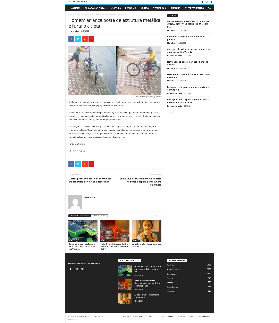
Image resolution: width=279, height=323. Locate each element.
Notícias (75, 8)
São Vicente (172, 274)
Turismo (175, 8)
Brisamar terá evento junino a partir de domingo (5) (188, 88)
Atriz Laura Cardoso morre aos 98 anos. (146, 245)
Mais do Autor (99, 216)
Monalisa (75, 31)
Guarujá (170, 291)
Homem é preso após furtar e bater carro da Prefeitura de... (147, 269)
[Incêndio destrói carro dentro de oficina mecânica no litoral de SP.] (114, 231)
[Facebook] (202, 2)
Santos (170, 278)
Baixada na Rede (174, 55)
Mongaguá (78, 14)
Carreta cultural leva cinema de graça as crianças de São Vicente (188, 50)
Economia (130, 8)
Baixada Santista (95, 8)
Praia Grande (172, 287)
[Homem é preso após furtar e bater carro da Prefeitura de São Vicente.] (83, 231)
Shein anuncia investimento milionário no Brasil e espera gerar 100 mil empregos (140, 181)
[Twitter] (211, 2)
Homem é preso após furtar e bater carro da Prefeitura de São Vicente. (81, 246)
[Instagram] (207, 2)
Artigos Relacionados (80, 216)
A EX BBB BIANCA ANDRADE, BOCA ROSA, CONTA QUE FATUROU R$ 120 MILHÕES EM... (188, 24)
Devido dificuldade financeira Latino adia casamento (189, 76)
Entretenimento (194, 8)
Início (70, 14)
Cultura (116, 8)
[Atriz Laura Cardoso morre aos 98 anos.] (146, 231)
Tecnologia (160, 8)
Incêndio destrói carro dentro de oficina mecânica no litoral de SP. (114, 246)
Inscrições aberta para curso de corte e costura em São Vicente (188, 101)
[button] (209, 8)
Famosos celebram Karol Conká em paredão (186, 38)
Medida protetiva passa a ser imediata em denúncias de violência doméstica (89, 180)
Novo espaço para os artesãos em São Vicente (187, 63)
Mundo (145, 8)
